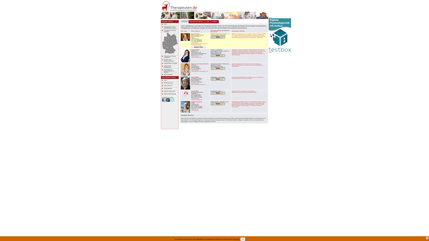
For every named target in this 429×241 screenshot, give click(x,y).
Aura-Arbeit (252, 103)
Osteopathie (249, 78)
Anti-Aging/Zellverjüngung (255, 101)
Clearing (264, 101)
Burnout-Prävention (251, 37)
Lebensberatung (253, 51)
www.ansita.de (195, 110)
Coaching (240, 51)
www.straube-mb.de (196, 45)
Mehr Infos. (237, 239)
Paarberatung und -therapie (244, 33)
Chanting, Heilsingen (255, 63)
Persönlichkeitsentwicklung (238, 37)
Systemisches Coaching (249, 36)
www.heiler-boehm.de (196, 99)
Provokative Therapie (237, 36)
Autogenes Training (237, 49)
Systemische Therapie (258, 35)
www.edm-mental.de (196, 57)
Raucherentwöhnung (251, 52)
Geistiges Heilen (251, 77)
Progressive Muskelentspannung (251, 49)
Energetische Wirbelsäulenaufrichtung (243, 91)
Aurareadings (244, 105)
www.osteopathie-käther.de (198, 84)
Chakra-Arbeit (245, 63)
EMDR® (264, 33)
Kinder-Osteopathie (237, 78)
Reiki (233, 63)
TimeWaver (237, 105)
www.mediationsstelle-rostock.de (199, 43)
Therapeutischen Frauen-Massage (253, 65)
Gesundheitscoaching (243, 53)
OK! (243, 239)
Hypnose (246, 51)
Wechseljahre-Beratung (238, 65)
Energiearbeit (238, 63)
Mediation (234, 33)
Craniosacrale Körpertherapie (239, 77)
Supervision (260, 37)
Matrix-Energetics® (250, 104)
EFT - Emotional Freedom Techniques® (242, 35)
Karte (218, 37)
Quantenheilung (249, 92)
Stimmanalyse (244, 103)
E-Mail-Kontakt (195, 42)
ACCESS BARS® (236, 103)
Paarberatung (261, 51)
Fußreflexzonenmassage (256, 53)
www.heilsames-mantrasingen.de (199, 71)
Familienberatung (260, 36)
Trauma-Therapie (256, 33)
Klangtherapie (235, 66)
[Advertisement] (285, 86)
